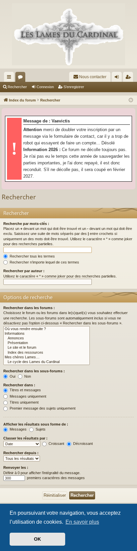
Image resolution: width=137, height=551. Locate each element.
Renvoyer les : (15, 467)
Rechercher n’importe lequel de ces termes (44, 262)
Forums (21, 78)
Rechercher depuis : (21, 453)
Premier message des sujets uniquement (42, 408)
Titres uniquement (24, 402)
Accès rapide (10, 78)
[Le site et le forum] (46, 347)
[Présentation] (46, 343)
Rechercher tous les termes (32, 256)
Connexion (45, 87)
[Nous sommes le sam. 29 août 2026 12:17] (131, 100)
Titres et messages (25, 390)
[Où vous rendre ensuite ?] (46, 329)
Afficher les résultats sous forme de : (35, 424)
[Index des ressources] (46, 352)
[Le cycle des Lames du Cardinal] (46, 362)
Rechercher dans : (19, 385)
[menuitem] (89, 77)
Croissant (56, 444)
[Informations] (46, 333)
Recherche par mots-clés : (26, 224)
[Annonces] (46, 338)
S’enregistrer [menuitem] (129, 78)
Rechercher (17, 87)
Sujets (40, 429)
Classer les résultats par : (25, 438)
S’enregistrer (74, 87)
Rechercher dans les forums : (29, 308)
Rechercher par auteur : (24, 271)
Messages (18, 429)
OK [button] (37, 539)
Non (27, 376)
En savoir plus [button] (82, 522)
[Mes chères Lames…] (46, 357)
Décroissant (82, 444)
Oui (12, 376)
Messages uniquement (27, 396)
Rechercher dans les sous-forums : (34, 371)
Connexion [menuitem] (118, 78)
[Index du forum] (68, 34)
